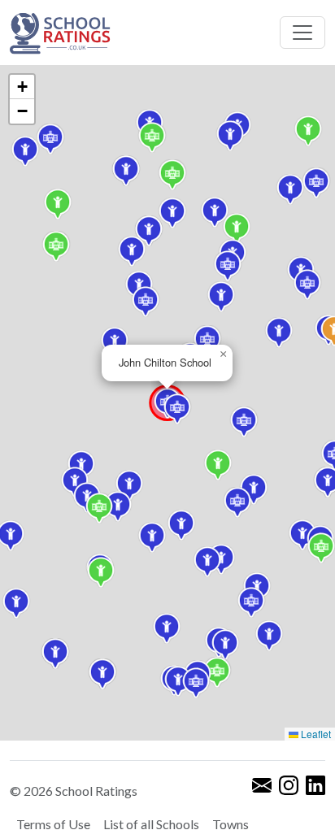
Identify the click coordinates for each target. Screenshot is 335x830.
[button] (230, 135)
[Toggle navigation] (302, 32)
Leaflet (314, 734)
